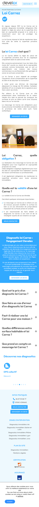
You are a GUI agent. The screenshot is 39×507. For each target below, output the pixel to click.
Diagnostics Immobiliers (19, 450)
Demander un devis (19, 412)
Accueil (4, 9)
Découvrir (7, 376)
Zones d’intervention (19, 420)
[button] (13, 384)
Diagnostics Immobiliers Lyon (19, 436)
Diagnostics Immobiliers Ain (19, 424)
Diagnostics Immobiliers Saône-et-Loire (19, 428)
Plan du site (19, 445)
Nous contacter (19, 407)
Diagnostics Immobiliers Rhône (19, 432)
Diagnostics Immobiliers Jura (19, 439)
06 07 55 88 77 (27, 4)
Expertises (10, 9)
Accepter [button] (10, 501)
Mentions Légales (19, 453)
